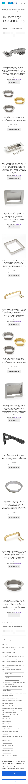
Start (4, 9)
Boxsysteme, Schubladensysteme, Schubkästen (14, 693)
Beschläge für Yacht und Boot (12, 680)
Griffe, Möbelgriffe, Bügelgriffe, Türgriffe (12, 708)
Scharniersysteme (7, 743)
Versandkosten (17, 79)
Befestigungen (6, 644)
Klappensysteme (7, 721)
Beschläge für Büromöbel (9, 652)
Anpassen (14, 777)
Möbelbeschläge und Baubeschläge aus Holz (13, 729)
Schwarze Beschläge (8, 748)
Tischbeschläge (7, 753)
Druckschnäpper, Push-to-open (10, 698)
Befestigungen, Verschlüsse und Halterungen (13, 647)
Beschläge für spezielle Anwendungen (15, 9)
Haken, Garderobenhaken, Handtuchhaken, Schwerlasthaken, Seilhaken (13, 711)
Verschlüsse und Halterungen (10, 755)
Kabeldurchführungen (8, 718)
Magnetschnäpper (7, 726)
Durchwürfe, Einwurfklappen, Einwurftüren (13, 700)
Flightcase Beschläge (8, 703)
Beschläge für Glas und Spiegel (10, 659)
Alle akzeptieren (14, 773)
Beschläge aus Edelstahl (9, 650)
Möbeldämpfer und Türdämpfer (10, 731)
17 (17, 33)
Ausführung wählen (14, 129)
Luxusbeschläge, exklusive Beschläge (13, 686)
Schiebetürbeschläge (8, 745)
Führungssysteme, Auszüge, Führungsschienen (14, 705)
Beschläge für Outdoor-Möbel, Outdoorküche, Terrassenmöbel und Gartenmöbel (14, 662)
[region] (14, 771)
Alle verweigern (14, 781)
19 (23, 33)
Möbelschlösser (7, 740)
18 (20, 33)
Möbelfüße (5, 734)
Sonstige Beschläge (8, 750)
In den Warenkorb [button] (14, 82)
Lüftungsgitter (6, 723)
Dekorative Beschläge (8, 695)
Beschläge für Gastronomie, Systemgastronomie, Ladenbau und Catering (13, 655)
